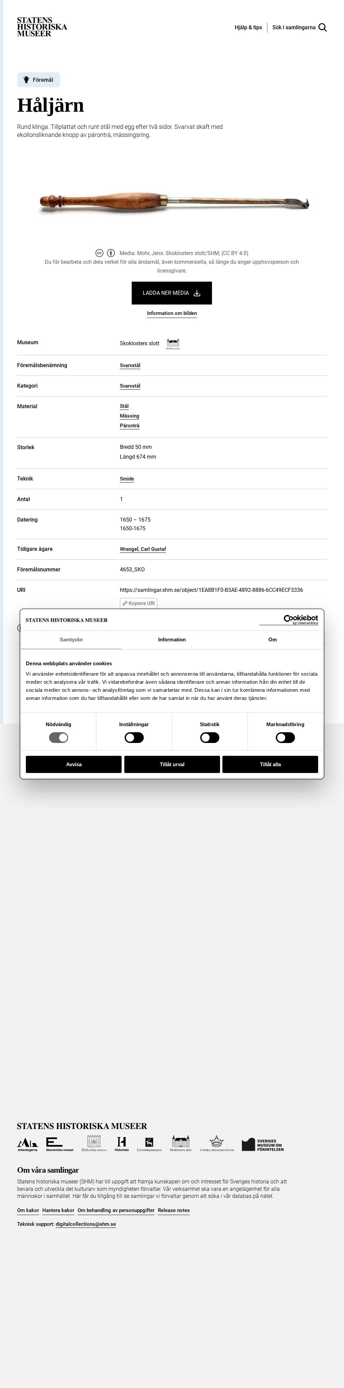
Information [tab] (172, 639)
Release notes (174, 1210)
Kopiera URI (142, 603)
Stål (124, 406)
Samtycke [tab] (71, 639)
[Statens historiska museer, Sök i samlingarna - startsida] (42, 26)
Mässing (129, 416)
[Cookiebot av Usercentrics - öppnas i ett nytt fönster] (288, 620)
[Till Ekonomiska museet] (59, 1143)
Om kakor (28, 1210)
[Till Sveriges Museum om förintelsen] (263, 1143)
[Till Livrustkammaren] (149, 1143)
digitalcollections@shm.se (86, 1224)
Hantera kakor (58, 1210)
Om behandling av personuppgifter (116, 1210)
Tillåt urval (172, 764)
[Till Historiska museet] (122, 1143)
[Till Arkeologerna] (27, 1143)
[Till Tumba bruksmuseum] (216, 1143)
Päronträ (129, 426)
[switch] (134, 737)
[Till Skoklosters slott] (181, 1143)
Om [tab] (272, 639)
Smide (127, 479)
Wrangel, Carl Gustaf (143, 549)
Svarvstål (130, 365)
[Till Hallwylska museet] (94, 1143)
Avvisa (74, 764)
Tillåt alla (270, 764)
